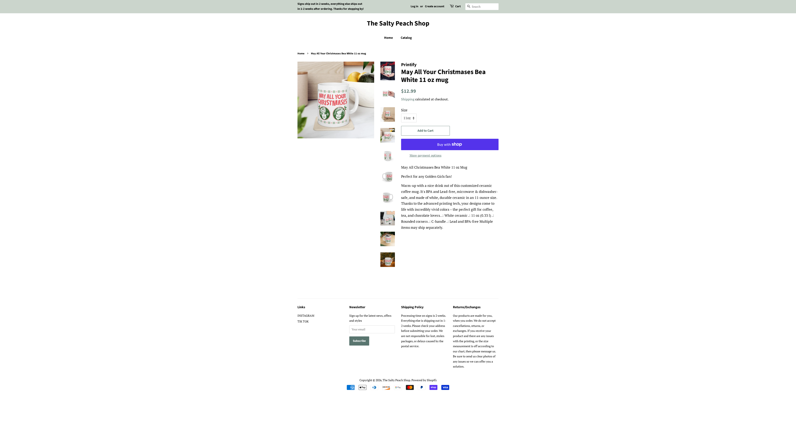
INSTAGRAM (305, 316)
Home (388, 37)
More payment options (426, 155)
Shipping (407, 99)
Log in (414, 6)
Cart (458, 6)
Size (404, 110)
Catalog (406, 37)
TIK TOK (303, 321)
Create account (434, 6)
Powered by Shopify (424, 380)
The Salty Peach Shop (398, 23)
